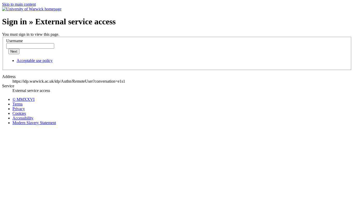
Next (13, 51)
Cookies (19, 113)
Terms (17, 104)
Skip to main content (19, 4)
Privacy (18, 108)
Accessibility (22, 118)
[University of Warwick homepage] (31, 9)
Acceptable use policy (35, 60)
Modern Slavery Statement (34, 122)
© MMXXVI (23, 99)
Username (14, 41)
